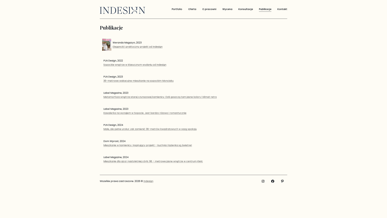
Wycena (227, 9)
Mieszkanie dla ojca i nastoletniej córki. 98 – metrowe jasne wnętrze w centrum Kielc (153, 161)
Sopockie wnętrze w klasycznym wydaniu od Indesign (134, 64)
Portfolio (177, 9)
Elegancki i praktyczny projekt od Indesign (138, 46)
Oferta (192, 9)
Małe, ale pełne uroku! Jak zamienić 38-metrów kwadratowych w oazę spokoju (150, 129)
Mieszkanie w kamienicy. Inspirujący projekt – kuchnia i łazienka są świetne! (147, 145)
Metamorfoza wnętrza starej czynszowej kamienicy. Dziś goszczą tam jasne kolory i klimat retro (160, 97)
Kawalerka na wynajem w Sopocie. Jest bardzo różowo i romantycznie (144, 113)
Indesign (148, 181)
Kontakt (282, 9)
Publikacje (265, 9)
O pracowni (209, 9)
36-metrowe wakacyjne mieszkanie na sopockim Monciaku (138, 81)
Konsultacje (245, 9)
